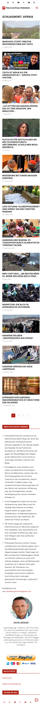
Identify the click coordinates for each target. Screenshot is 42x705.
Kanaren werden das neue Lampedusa (17, 367)
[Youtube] (18, 3)
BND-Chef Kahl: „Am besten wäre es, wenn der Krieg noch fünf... (20, 275)
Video (5, 69)
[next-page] (28, 415)
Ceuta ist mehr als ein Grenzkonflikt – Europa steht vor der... (19, 75)
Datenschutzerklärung (11, 684)
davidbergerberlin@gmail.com (18, 591)
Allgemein (6, 363)
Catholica (6, 172)
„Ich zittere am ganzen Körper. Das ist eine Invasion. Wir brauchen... (20, 108)
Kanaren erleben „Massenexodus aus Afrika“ (17, 336)
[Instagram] (8, 3)
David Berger (21, 622)
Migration (6, 38)
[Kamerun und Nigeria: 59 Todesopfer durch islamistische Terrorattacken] (21, 228)
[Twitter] (13, 3)
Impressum (7, 678)
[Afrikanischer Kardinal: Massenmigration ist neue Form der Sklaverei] (21, 386)
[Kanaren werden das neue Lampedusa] (21, 355)
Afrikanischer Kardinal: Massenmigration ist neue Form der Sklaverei (20, 400)
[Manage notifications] (36, 700)
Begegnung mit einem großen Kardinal (19, 176)
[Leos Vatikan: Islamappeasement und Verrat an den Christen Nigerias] (21, 195)
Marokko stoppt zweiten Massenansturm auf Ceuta (17, 42)
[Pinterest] (24, 3)
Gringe (5, 136)
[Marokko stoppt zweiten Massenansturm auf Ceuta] (21, 30)
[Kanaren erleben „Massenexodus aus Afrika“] (21, 324)
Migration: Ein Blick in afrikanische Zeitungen (16, 305)
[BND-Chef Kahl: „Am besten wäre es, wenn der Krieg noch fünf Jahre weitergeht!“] (21, 262)
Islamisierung (8, 203)
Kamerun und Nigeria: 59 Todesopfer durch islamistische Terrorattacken (20, 243)
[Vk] (29, 3)
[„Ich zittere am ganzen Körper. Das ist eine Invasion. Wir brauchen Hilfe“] (21, 94)
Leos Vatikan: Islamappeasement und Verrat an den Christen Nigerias (21, 209)
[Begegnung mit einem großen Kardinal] (21, 164)
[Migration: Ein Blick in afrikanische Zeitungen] (21, 293)
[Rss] (34, 3)
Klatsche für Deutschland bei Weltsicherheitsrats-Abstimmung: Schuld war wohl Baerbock (20, 143)
